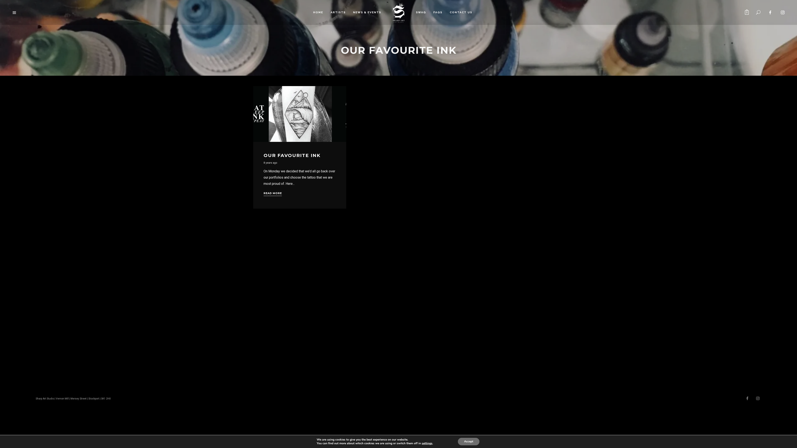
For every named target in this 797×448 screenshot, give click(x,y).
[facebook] (770, 12)
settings (427, 443)
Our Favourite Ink (292, 155)
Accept (468, 441)
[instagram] (783, 12)
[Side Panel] (14, 12)
